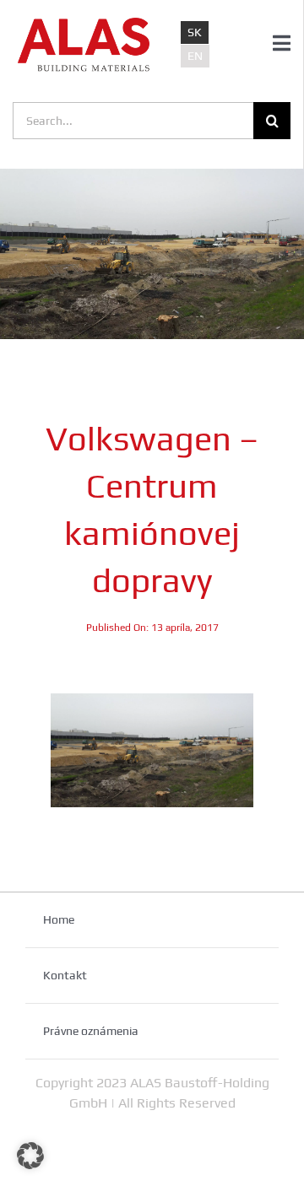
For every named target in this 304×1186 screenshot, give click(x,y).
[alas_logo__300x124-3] (84, 23)
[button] (30, 1155)
